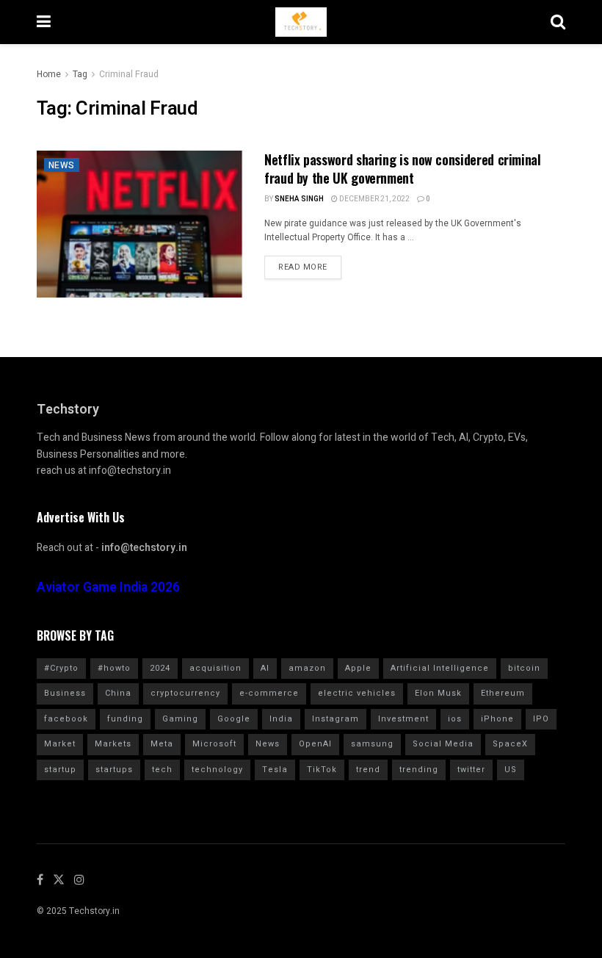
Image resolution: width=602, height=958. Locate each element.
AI (265, 668)
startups (114, 769)
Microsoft (214, 744)
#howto (114, 668)
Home (49, 74)
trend (368, 769)
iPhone (497, 719)
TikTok (322, 769)
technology (217, 769)
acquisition (215, 668)
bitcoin (524, 668)
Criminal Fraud (129, 74)
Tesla (275, 769)
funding (125, 719)
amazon (307, 668)
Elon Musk (438, 693)
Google (233, 719)
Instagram (335, 719)
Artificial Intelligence (440, 668)
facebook (66, 719)
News (61, 165)
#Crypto (61, 668)
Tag (80, 74)
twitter (471, 769)
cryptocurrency (185, 693)
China (118, 693)
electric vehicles (357, 693)
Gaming (180, 719)
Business (65, 693)
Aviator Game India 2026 (108, 587)
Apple (358, 668)
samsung (372, 744)
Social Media (443, 744)
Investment (403, 719)
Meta (161, 744)
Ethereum (503, 693)
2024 (160, 668)
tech (162, 769)
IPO (541, 719)
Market (60, 744)
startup (60, 769)
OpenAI (315, 744)
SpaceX (510, 744)
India (281, 719)
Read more (302, 267)
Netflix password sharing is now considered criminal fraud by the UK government (402, 168)
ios (455, 719)
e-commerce (269, 693)
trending (418, 769)
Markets (113, 744)
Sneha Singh (299, 199)
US (510, 769)
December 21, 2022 (374, 199)
